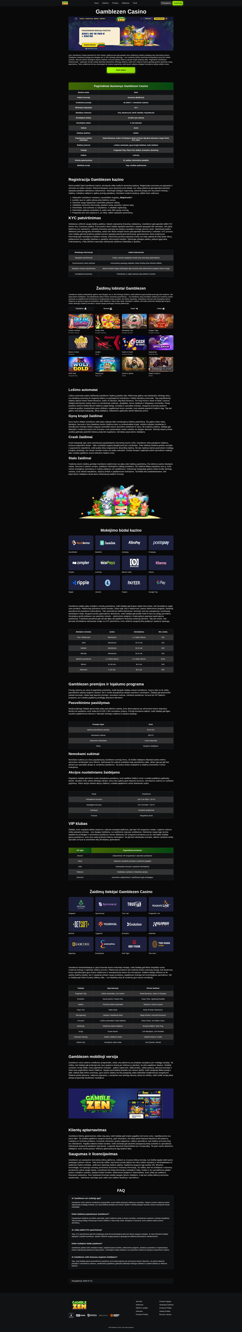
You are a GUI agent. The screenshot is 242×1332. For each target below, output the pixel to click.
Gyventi (106, 308)
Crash (133, 308)
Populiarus (80, 308)
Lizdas (159, 308)
